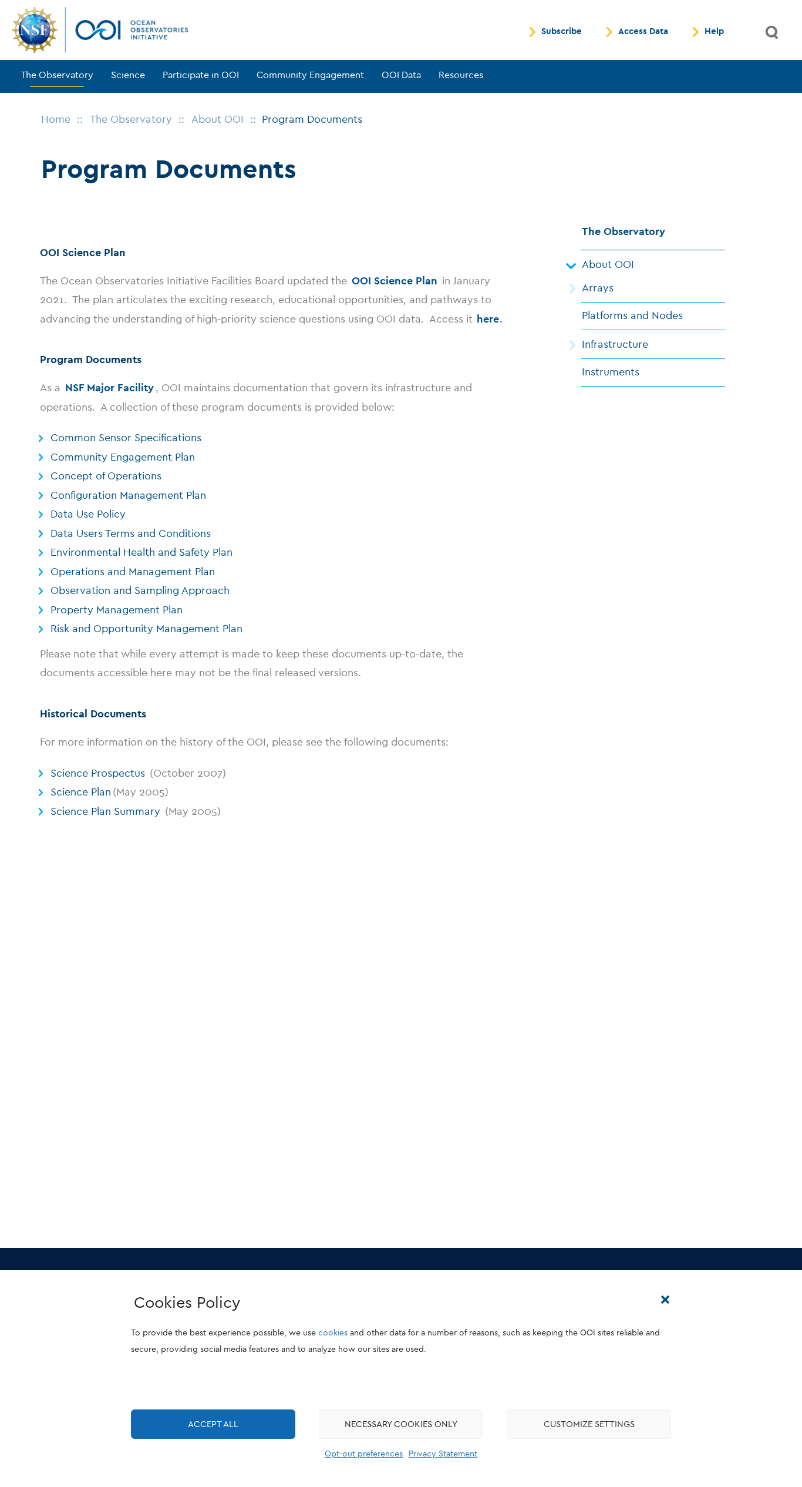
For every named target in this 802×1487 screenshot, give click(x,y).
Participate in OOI (201, 75)
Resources (461, 75)
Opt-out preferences (364, 1454)
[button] (665, 1299)
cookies (333, 1333)
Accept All (213, 1424)
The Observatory (57, 75)
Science (128, 75)
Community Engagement (310, 75)
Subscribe (561, 32)
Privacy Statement (443, 1454)
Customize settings (589, 1424)
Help (714, 32)
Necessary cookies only (401, 1424)
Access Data (643, 32)
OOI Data (401, 75)
